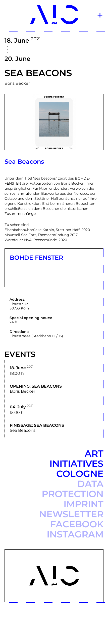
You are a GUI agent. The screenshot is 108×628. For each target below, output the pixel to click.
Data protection (72, 488)
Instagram (75, 534)
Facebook (76, 524)
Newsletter (71, 514)
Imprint (83, 503)
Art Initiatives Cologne (76, 463)
